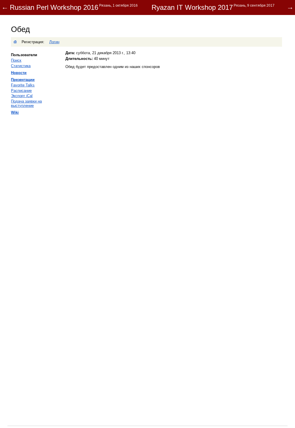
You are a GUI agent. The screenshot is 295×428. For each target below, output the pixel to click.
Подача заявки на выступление (26, 103)
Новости (19, 73)
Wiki (15, 112)
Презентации (23, 79)
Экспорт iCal (22, 96)
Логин (54, 42)
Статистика (21, 66)
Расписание (21, 90)
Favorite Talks (23, 85)
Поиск (16, 60)
